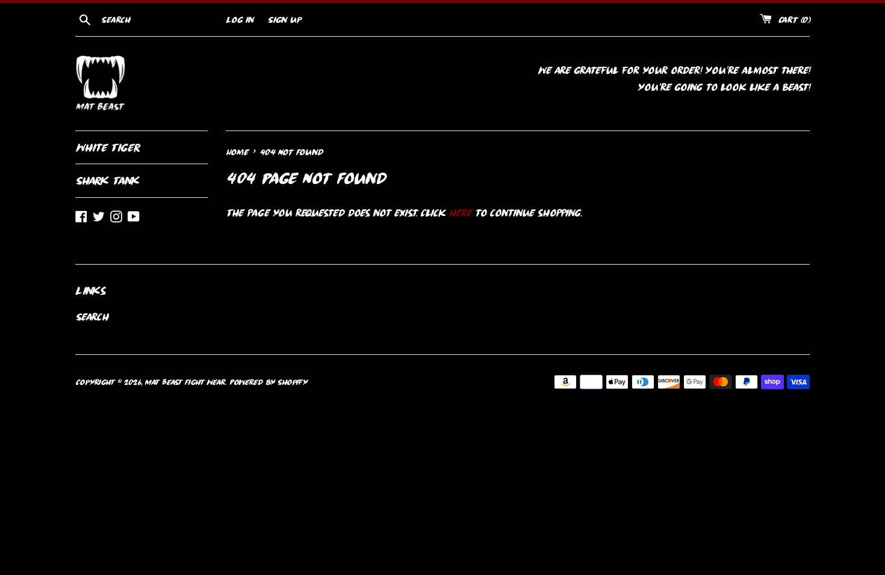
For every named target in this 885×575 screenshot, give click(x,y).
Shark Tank (107, 180)
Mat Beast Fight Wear (184, 382)
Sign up (284, 19)
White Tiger (107, 147)
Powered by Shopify (268, 382)
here (460, 213)
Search (91, 317)
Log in (239, 19)
